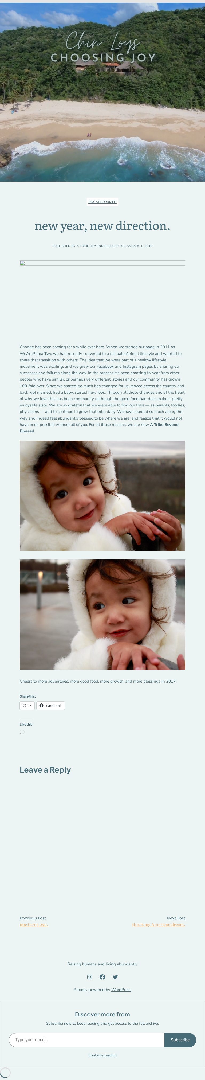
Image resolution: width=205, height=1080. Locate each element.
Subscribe (180, 1040)
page (150, 347)
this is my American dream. (158, 924)
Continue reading (102, 1055)
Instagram (132, 366)
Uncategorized (102, 201)
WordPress (121, 989)
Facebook (105, 366)
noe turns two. (34, 924)
